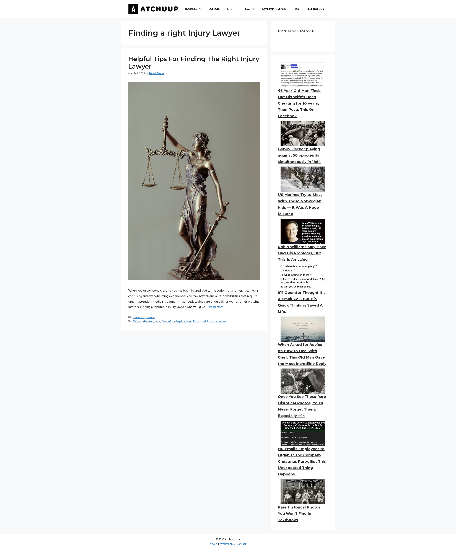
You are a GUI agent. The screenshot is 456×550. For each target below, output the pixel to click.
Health (249, 9)
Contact (241, 544)
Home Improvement (274, 9)
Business (191, 9)
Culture (214, 9)
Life (229, 9)
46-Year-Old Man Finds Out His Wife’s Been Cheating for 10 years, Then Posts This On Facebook (299, 103)
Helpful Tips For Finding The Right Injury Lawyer (193, 62)
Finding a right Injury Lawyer (209, 322)
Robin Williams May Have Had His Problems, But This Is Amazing (302, 253)
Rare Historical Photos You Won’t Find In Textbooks (299, 513)
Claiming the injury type (146, 322)
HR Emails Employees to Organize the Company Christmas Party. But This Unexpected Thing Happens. (302, 461)
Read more (216, 307)
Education (138, 317)
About (213, 544)
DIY (297, 9)
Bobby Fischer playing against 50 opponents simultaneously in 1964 (299, 155)
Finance (150, 317)
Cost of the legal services (177, 322)
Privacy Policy (227, 544)
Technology (315, 9)
